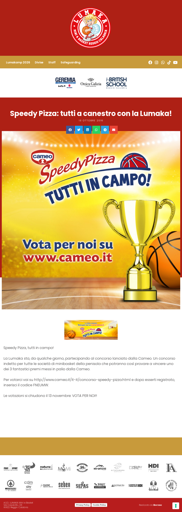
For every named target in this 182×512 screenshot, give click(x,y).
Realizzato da (150, 504)
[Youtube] (175, 62)
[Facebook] (150, 62)
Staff (52, 62)
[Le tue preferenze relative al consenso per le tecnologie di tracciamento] (175, 505)
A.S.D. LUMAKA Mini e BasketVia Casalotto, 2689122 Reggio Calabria (18, 505)
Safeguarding (70, 62)
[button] (70, 130)
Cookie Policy (99, 505)
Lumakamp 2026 (18, 62)
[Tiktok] (169, 62)
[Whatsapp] (163, 62)
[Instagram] (156, 62)
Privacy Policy (82, 505)
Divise (39, 62)
